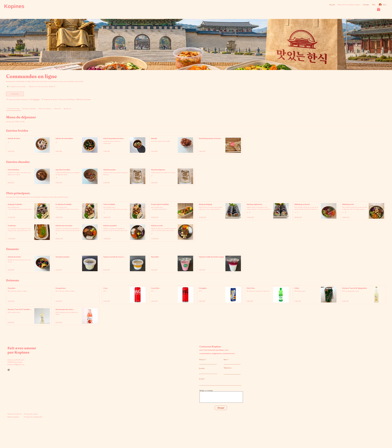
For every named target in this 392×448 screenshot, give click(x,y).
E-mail (201, 379)
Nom (225, 359)
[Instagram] (8, 370)
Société (201, 368)
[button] (378, 9)
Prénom (202, 359)
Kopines (14, 6)
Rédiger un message (206, 390)
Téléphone (227, 368)
